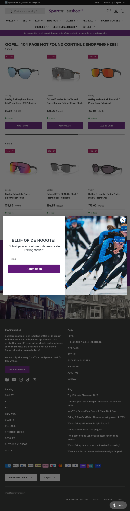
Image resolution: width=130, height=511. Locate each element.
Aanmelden (34, 268)
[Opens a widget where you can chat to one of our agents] (118, 505)
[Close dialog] (123, 220)
